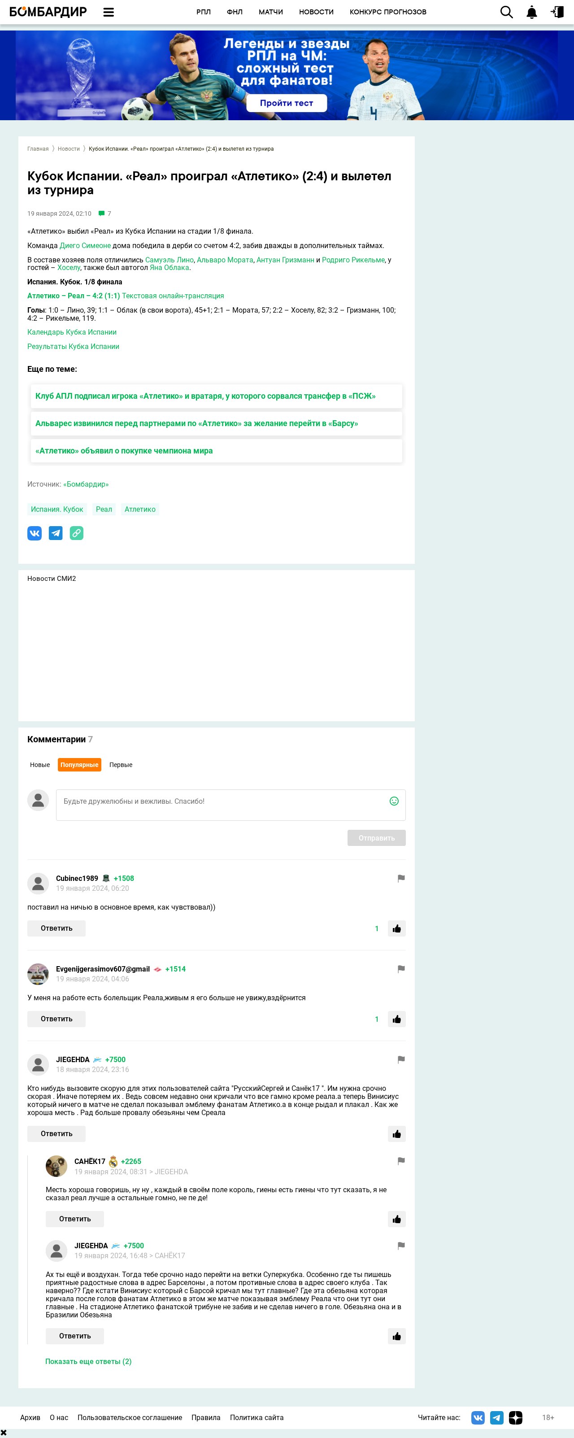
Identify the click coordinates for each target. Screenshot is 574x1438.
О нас (59, 1417)
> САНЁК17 (167, 1255)
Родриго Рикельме (353, 260)
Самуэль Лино (169, 260)
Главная (38, 149)
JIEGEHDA (73, 1059)
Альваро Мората (225, 260)
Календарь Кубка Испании (72, 332)
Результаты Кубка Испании (73, 346)
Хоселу (68, 267)
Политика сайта (257, 1417)
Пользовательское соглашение (130, 1417)
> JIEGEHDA (168, 1172)
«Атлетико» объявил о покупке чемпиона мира (124, 450)
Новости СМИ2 (51, 579)
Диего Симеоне (85, 245)
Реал (104, 509)
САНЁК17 (89, 1161)
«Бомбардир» (86, 484)
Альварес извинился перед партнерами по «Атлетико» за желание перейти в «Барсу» (196, 423)
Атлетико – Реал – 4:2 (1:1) (73, 296)
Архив (30, 1417)
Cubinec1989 (77, 878)
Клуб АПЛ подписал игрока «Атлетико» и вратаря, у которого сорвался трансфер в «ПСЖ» (205, 396)
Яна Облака (169, 267)
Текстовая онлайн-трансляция (173, 296)
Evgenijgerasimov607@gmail (103, 969)
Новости (69, 149)
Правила (206, 1417)
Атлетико (140, 509)
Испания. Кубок (57, 509)
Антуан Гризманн (285, 260)
